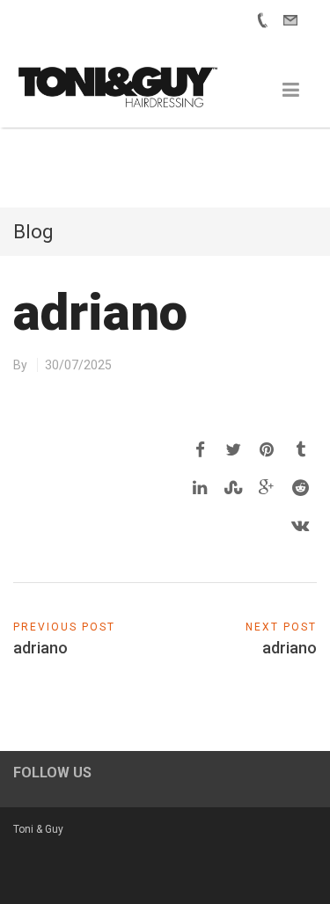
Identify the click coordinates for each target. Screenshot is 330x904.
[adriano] (199, 450)
